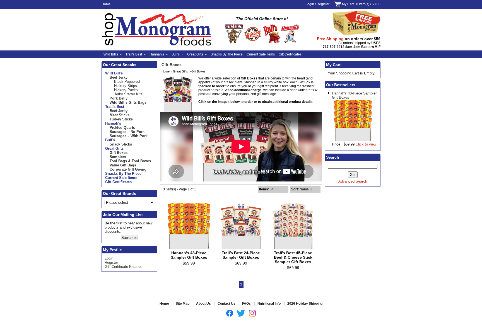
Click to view (366, 144)
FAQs (246, 304)
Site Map (182, 304)
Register (323, 4)
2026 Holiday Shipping (304, 304)
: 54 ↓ (268, 189)
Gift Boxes (198, 71)
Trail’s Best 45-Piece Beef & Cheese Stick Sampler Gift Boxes (293, 257)
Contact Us (226, 304)
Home (106, 4)
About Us (203, 304)
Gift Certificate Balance (123, 267)
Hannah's (159, 54)
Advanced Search (352, 181)
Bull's (177, 54)
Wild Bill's (112, 54)
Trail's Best (136, 54)
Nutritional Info (269, 304)
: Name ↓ (301, 189)
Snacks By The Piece (227, 54)
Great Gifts (197, 54)
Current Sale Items (261, 54)
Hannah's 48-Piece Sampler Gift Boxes (189, 255)
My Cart (348, 4)
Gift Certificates (290, 54)
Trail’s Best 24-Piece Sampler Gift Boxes (241, 255)
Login (309, 4)
